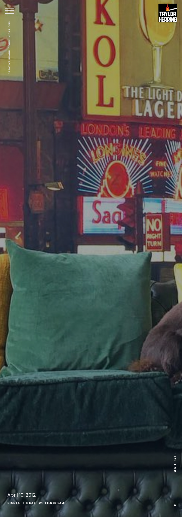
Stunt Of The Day (21, 503)
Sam (60, 503)
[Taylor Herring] (167, 13)
